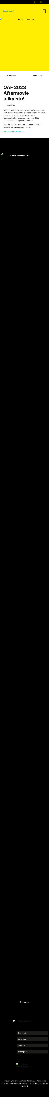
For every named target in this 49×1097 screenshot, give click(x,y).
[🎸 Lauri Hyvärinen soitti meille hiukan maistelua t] (12, 510)
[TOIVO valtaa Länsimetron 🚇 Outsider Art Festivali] (12, 273)
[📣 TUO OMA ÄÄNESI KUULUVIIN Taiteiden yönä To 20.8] (12, 698)
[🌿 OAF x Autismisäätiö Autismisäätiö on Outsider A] (36, 278)
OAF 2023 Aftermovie (12, 132)
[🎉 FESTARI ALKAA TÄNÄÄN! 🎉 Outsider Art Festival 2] (12, 884)
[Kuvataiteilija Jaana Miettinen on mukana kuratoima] (36, 649)
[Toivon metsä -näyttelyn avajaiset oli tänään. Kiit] (36, 414)
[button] (44, 11)
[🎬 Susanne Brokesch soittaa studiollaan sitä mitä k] (36, 852)
